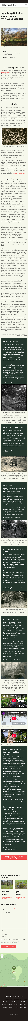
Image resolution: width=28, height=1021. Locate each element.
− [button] (1, 957)
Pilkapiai (4, 1004)
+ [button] (1, 955)
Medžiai (5, 1002)
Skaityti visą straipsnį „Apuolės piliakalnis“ (13, 382)
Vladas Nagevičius (20, 167)
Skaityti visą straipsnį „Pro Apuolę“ (11, 517)
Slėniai (8, 1010)
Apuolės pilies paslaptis (19, 173)
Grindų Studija (14, 1014)
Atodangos (23, 1007)
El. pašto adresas (4, 935)
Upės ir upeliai (17, 999)
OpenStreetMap (17, 986)
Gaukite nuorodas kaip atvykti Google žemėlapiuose (14, 857)
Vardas (3, 931)
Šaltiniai (23, 1002)
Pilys (18, 1002)
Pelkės (16, 1007)
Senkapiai (19, 1010)
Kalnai (25, 999)
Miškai (10, 1004)
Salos (13, 1010)
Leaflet (9, 986)
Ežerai (14, 996)
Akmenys (20, 996)
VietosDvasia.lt (10, 5)
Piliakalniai (8, 996)
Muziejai (16, 1004)
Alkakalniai (12, 1002)
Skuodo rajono (5, 72)
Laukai (11, 1007)
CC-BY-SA (26, 986)
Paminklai (4, 1007)
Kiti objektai (23, 1004)
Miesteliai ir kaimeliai (6, 999)
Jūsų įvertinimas (5, 909)
